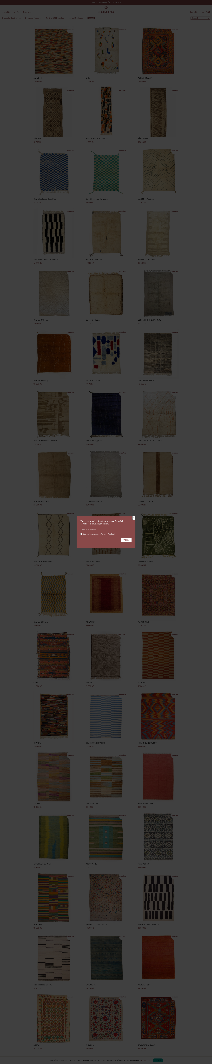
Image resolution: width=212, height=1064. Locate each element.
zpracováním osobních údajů (104, 534)
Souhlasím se (99, 534)
